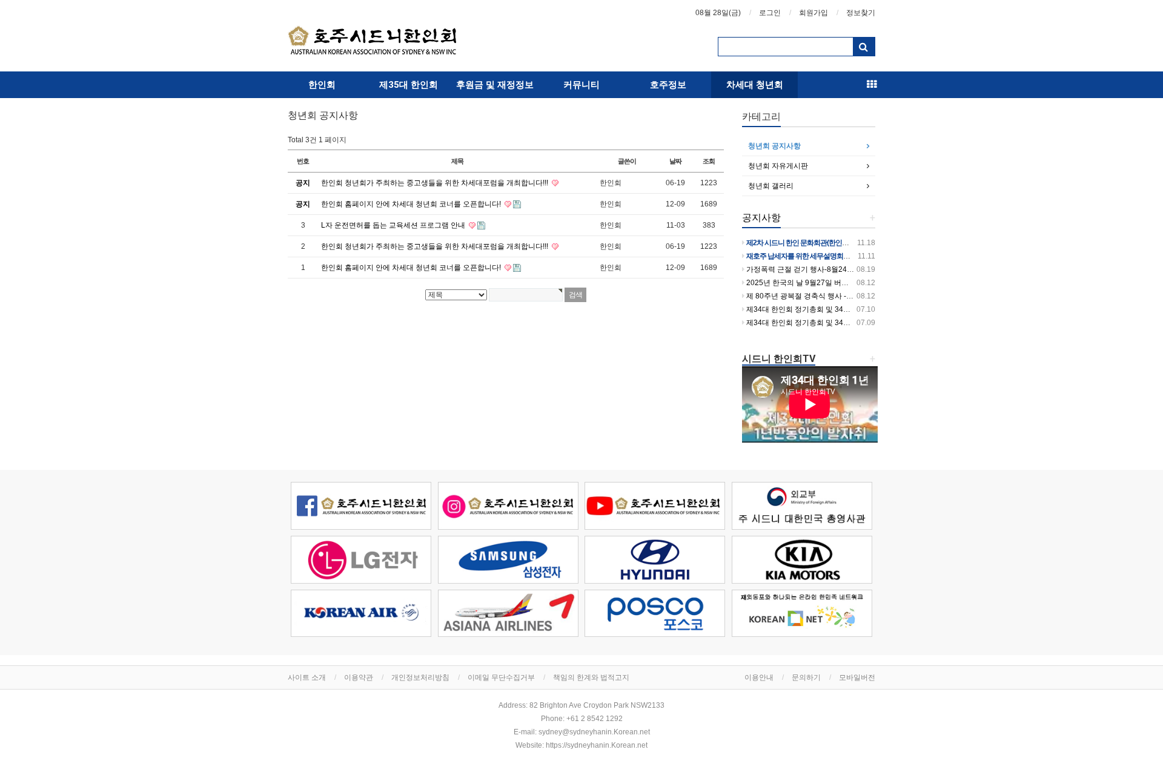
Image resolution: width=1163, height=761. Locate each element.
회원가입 (813, 12)
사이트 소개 (307, 677)
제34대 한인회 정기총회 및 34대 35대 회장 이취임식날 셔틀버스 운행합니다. (868, 309)
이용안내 (759, 677)
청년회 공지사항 (774, 146)
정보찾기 (860, 12)
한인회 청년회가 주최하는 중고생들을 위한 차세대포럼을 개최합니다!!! (435, 183)
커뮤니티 (581, 84)
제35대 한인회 (408, 84)
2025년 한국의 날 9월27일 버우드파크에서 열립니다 (830, 282)
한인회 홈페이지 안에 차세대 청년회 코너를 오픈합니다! (412, 204)
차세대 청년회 (754, 84)
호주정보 (668, 84)
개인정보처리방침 (420, 677)
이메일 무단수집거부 (501, 677)
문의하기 (806, 677)
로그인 (770, 12)
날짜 (675, 161)
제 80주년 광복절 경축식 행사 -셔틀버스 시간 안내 (826, 296)
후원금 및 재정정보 (495, 84)
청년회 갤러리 (771, 186)
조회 (709, 161)
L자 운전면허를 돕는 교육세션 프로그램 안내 (394, 225)
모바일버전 (857, 677)
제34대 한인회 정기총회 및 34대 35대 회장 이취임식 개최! (838, 322)
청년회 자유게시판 (778, 166)
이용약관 (358, 677)
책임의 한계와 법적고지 (591, 677)
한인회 (322, 84)
